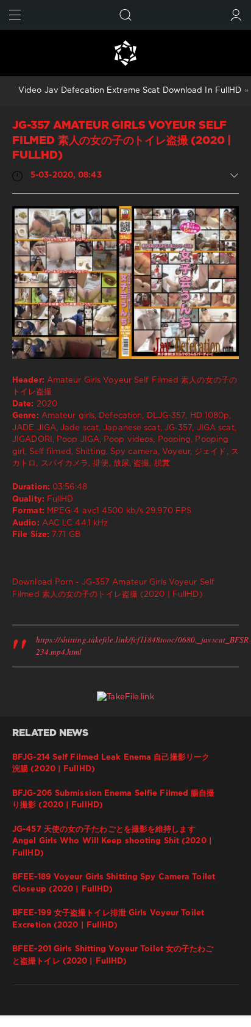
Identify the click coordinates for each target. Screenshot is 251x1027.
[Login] (236, 15)
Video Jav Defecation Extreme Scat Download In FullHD (129, 90)
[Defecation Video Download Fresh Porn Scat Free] (125, 53)
